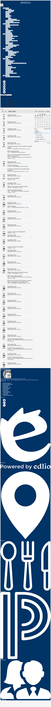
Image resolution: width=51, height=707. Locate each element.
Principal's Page (11, 10)
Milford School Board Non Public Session (17, 186)
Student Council (11, 54)
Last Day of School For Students (15, 246)
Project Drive (8, 31)
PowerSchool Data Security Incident (12, 20)
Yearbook (7, 74)
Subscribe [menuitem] (48, 111)
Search (4, 92)
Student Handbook (9, 72)
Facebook (4, 400)
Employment (5, 386)
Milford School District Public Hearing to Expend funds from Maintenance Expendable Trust (19, 281)
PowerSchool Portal (9, 71)
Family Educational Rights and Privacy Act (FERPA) (15, 63)
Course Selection (8, 39)
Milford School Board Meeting (14, 190)
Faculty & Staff (8, 16)
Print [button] (36, 111)
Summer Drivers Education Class (15, 338)
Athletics (7, 49)
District (37, 141)
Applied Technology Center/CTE (12, 25)
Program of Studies (9, 30)
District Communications (8, 384)
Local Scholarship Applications (11, 40)
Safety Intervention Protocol (13, 45)
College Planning (8, 37)
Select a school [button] (6, 99)
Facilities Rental (6, 388)
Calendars (7, 13)
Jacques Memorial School (10, 104)
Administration (8, 9)
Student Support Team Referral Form (12, 76)
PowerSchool (5, 394)
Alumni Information (9, 11)
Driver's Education (9, 62)
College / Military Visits (40, 139)
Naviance (7, 41)
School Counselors (9, 44)
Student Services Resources (10, 46)
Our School (7, 17)
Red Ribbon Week (11, 114)
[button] (6, 8)
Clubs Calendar (39, 135)
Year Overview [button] (41, 111)
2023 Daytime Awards (12, 165)
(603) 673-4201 (17, 379)
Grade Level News (9, 57)
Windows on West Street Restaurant (12, 22)
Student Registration (7, 391)
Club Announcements (12, 53)
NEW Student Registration (10, 67)
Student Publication (12, 55)
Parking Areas (8, 69)
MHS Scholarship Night (13, 151)
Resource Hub (6, 390)
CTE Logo (4, 87)
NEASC (9, 18)
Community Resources (9, 38)
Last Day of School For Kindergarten (16, 231)
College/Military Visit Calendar (11, 36)
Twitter (4, 405)
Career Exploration (9, 35)
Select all (48, 142)
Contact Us (7, 14)
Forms (6, 65)
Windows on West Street (8, 395)
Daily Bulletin (8, 56)
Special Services (8, 32)
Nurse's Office (8, 68)
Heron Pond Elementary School (11, 103)
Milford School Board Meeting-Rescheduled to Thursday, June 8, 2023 (18, 155)
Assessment (7, 26)
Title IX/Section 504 (9, 21)
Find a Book (5, 389)
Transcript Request (9, 47)
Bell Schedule (8, 12)
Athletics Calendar (39, 137)
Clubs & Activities (9, 50)
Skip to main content (4, 1)
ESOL (6, 28)
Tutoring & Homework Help (11, 73)
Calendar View (47, 128)
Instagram (4, 81)
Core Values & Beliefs (12, 19)
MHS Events (38, 132)
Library (6, 29)
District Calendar (6, 385)
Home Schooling (8, 66)
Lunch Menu (5, 393)
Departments (7, 27)
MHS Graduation (11, 206)
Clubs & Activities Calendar (13, 52)
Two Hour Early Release (13, 178)
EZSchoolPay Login (7, 387)
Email (4, 89)
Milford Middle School (9, 102)
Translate (10, 96)
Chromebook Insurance (10, 61)
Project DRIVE (8, 105)
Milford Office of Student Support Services (13, 107)
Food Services (8, 64)
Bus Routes (7, 59)
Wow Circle (4, 84)
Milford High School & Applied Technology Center (15, 101)
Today (35, 128)
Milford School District (10, 100)
